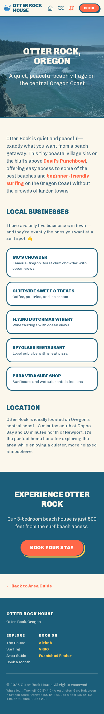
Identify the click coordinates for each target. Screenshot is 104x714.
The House (15, 643)
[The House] (50, 8)
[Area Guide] (71, 8)
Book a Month (18, 662)
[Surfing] (61, 8)
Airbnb (45, 643)
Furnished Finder (55, 655)
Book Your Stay (52, 548)
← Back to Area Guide (29, 586)
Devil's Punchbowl (64, 161)
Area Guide (16, 655)
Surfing (13, 649)
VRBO (44, 649)
